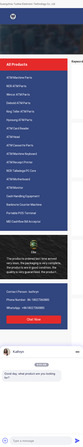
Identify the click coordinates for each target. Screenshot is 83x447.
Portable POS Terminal (21, 213)
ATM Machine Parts (19, 77)
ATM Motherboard (18, 179)
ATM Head (13, 137)
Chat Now (34, 319)
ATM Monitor (14, 187)
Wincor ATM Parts (18, 94)
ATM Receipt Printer (19, 162)
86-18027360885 (38, 299)
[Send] (77, 440)
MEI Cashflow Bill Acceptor (23, 221)
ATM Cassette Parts (19, 145)
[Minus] (77, 351)
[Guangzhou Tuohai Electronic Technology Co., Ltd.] (13, 16)
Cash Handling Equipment (22, 196)
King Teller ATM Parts (20, 111)
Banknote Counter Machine (24, 204)
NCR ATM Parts (16, 86)
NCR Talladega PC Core (21, 170)
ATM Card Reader (17, 128)
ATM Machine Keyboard (21, 153)
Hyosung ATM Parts (19, 120)
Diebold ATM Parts (18, 103)
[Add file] (5, 440)
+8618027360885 (33, 307)
